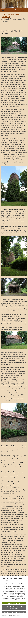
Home (3, 14)
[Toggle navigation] (3, 10)
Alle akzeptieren (14, 603)
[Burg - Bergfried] (14, 186)
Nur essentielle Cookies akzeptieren (14, 607)
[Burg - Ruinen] (14, 256)
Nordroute (6, 16)
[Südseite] (14, 422)
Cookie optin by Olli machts (22, 617)
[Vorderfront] (14, 287)
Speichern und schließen (14, 612)
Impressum (4, 615)
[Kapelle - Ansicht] (14, 45)
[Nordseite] (14, 340)
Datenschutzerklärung (14, 615)
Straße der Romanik (14, 14)
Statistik (21, 583)
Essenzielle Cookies (11, 583)
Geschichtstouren (20, 10)
